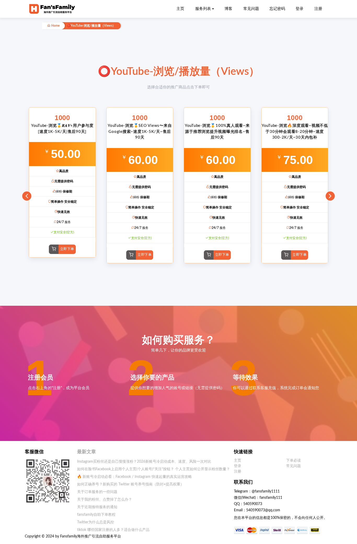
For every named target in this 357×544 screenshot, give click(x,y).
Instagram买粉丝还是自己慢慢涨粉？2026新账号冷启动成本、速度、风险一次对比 (144, 461)
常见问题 (251, 9)
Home (55, 25)
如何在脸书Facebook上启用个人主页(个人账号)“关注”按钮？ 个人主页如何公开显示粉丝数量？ (153, 469)
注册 (318, 9)
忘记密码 (277, 9)
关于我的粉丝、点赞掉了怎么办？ (104, 499)
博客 (228, 9)
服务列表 (203, 9)
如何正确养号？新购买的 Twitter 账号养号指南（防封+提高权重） (130, 484)
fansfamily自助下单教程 (96, 515)
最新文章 (86, 452)
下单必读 (293, 460)
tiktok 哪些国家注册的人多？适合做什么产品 (113, 530)
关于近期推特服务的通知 (97, 507)
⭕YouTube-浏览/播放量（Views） (91, 25)
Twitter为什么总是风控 (95, 522)
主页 (180, 9)
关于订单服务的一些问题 (97, 492)
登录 (299, 9)
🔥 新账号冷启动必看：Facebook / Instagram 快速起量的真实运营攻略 (134, 477)
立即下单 (67, 249)
